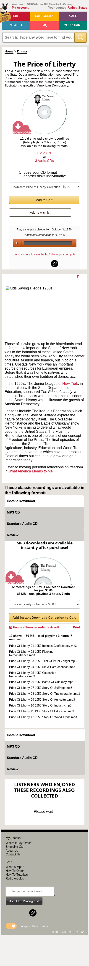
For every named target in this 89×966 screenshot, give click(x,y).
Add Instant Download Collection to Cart (44, 617)
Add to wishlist (40, 212)
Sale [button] (73, 16)
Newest (16, 25)
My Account (20, 7)
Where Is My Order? (19, 842)
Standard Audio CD (22, 524)
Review (12, 535)
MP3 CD (13, 512)
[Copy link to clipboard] (54, 263)
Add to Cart (44, 200)
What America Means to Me (30, 471)
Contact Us (13, 854)
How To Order (15, 870)
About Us (12, 850)
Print (80, 277)
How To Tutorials (17, 874)
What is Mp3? (15, 866)
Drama (22, 51)
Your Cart (73, 25)
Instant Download (21, 501)
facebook (35, 263)
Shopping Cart (15, 846)
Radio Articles (15, 878)
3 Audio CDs (44, 161)
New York (70, 383)
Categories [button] (44, 16)
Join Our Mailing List (24, 901)
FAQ (44, 25)
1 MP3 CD (44, 153)
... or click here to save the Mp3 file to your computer (44, 254)
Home (16, 16)
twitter (45, 263)
